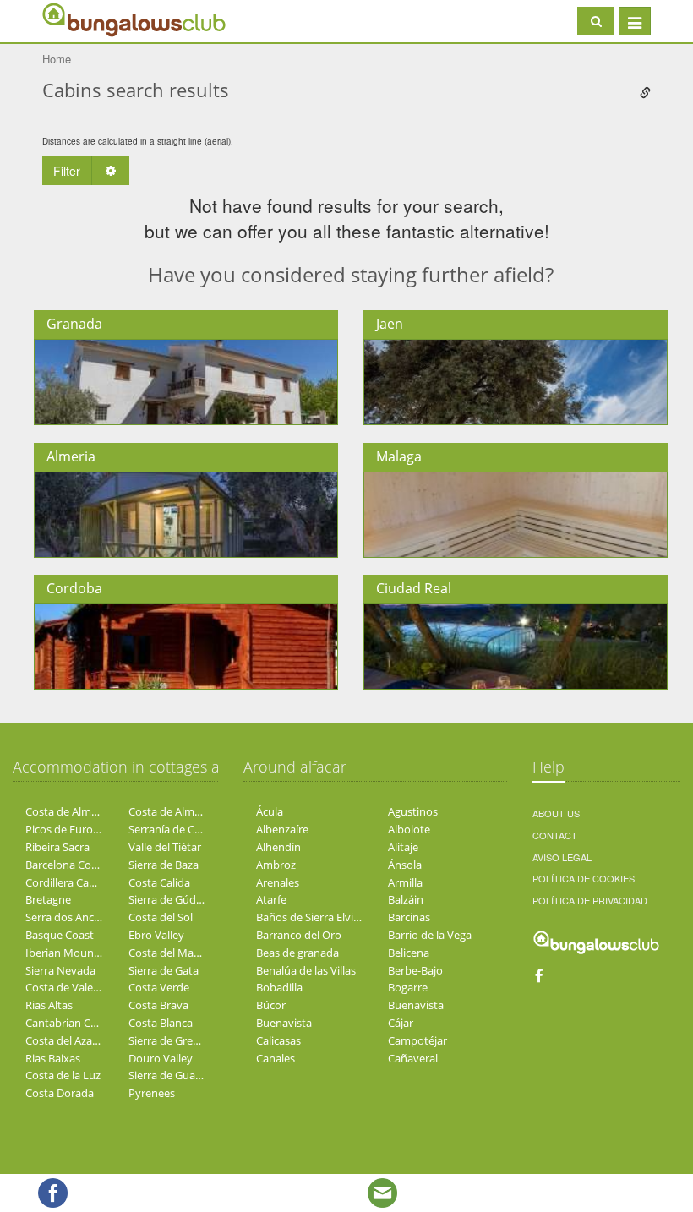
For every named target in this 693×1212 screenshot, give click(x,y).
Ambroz (276, 864)
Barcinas (409, 917)
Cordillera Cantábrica (77, 882)
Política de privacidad (589, 900)
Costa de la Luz (63, 1075)
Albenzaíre (282, 829)
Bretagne (48, 899)
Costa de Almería (67, 811)
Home (56, 59)
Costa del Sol (160, 917)
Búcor (271, 1005)
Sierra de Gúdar (167, 899)
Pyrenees (151, 1092)
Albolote (409, 829)
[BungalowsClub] (84, 19)
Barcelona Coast (65, 864)
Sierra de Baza (163, 864)
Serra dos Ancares (70, 917)
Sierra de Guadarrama (183, 1075)
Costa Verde (158, 987)
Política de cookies (583, 878)
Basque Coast (59, 934)
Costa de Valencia (69, 987)
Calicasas (278, 1040)
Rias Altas (49, 1005)
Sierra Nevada (60, 970)
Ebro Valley (156, 934)
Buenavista (416, 1005)
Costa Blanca (160, 1022)
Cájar (400, 1022)
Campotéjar (417, 1040)
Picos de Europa (65, 829)
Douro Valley (160, 1058)
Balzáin (405, 899)
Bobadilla (279, 987)
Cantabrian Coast (68, 1022)
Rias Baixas (52, 1058)
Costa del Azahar (67, 1040)
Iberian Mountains (71, 952)
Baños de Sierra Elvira (309, 917)
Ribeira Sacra (57, 846)
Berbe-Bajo (415, 970)
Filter (66, 170)
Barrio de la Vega (430, 934)
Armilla (405, 882)
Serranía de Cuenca (176, 829)
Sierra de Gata (163, 970)
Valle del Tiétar (164, 846)
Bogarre (408, 987)
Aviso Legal (562, 857)
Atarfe (271, 899)
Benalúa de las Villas (306, 970)
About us (556, 813)
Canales (275, 1058)
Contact (554, 835)
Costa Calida (159, 882)
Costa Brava (158, 1005)
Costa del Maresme (176, 952)
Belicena (408, 952)
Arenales (277, 882)
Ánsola (405, 864)
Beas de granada (297, 952)
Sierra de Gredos (169, 1040)
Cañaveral (413, 1058)
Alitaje (403, 846)
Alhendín (278, 846)
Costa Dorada (59, 1092)
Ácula (269, 811)
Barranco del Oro (298, 934)
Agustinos (413, 811)
